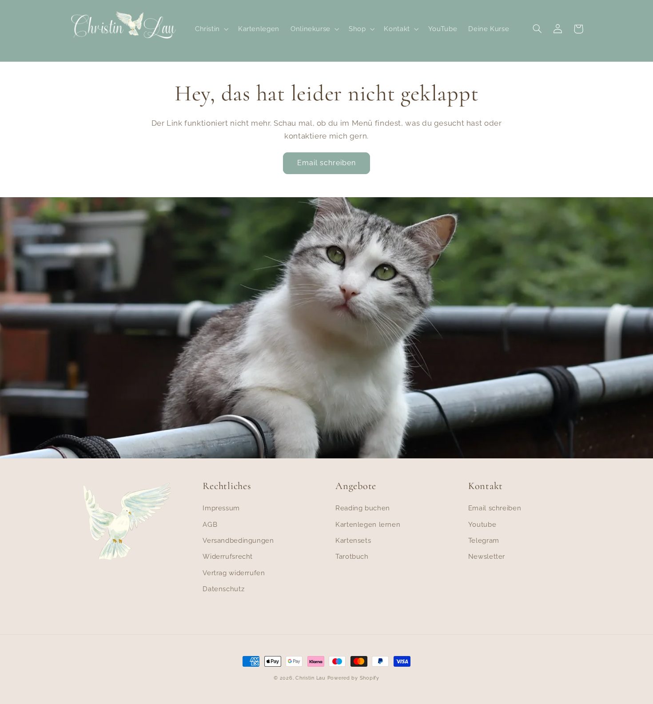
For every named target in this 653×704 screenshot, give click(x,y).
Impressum (221, 508)
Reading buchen (362, 508)
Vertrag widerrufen (234, 573)
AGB (210, 524)
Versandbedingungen (238, 540)
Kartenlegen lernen (367, 524)
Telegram (483, 540)
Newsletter (486, 556)
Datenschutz (223, 589)
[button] (210, 29)
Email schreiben (326, 163)
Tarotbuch (352, 556)
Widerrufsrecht (228, 556)
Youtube (482, 524)
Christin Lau (310, 677)
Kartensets (353, 540)
